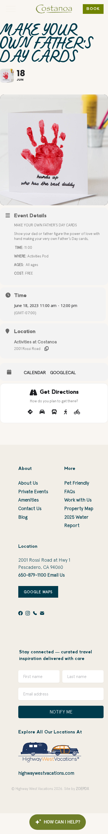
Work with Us (78, 500)
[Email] (42, 613)
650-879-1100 (32, 575)
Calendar (35, 372)
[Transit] (54, 412)
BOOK (93, 9)
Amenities (28, 500)
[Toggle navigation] (10, 9)
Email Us (56, 575)
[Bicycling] (77, 412)
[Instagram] (27, 613)
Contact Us (30, 508)
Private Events (33, 491)
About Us (28, 483)
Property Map (78, 508)
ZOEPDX (82, 789)
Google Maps (38, 592)
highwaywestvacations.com (46, 773)
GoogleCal (63, 372)
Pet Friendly (76, 483)
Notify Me (61, 712)
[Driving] (42, 412)
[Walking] (65, 412)
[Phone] (35, 613)
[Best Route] (30, 412)
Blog (22, 517)
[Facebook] (20, 613)
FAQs (69, 491)
